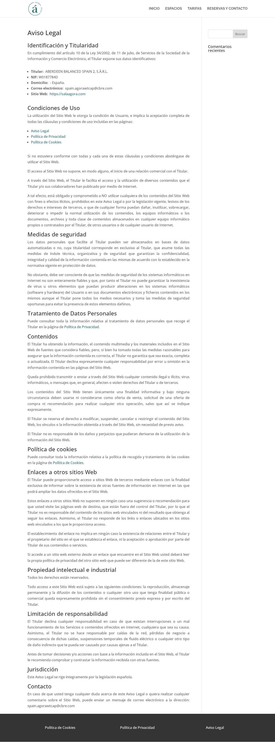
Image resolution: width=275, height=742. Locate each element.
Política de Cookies (46, 142)
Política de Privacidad (48, 136)
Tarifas (195, 9)
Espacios (173, 9)
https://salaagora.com (68, 94)
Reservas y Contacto (227, 9)
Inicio (154, 9)
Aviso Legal (40, 131)
